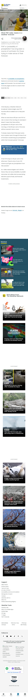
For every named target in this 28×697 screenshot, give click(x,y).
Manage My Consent (6, 594)
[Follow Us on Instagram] (7, 636)
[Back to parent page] (4, 7)
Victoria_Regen (17, 210)
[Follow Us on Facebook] (3, 636)
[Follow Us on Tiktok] (14, 636)
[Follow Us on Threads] (18, 636)
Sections (22, 8)
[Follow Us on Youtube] (11, 636)
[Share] (2, 39)
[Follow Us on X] (22, 636)
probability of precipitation (16, 79)
